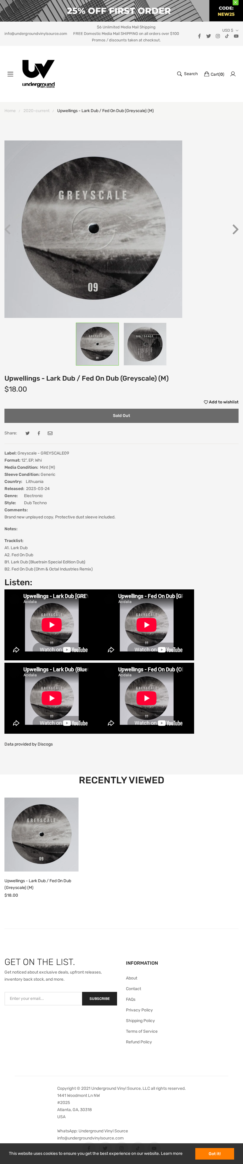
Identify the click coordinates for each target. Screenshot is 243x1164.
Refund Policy (139, 1042)
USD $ (227, 30)
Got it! (215, 1153)
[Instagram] (217, 35)
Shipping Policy (140, 1020)
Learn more (172, 1153)
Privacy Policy (139, 1010)
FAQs (130, 999)
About (131, 978)
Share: (10, 433)
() (217, 74)
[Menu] (10, 74)
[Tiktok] (227, 35)
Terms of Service (142, 1031)
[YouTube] (236, 35)
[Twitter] (208, 35)
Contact (133, 988)
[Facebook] (199, 35)
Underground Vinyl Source (103, 1131)
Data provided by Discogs (28, 744)
